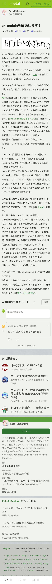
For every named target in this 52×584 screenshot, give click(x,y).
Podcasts (34, 555)
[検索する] (27, 4)
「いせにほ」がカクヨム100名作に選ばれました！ (25, 511)
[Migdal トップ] (15, 4)
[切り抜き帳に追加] (35, 580)
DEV (7, 567)
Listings (24, 555)
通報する (31, 345)
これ (35, 74)
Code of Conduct (12, 563)
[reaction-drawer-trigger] (8, 580)
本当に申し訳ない (26, 293)
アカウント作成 (41, 4)
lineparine (36, 31)
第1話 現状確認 (15, 536)
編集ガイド (27, 563)
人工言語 (8, 31)
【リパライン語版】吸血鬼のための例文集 (23, 524)
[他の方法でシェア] (46, 580)
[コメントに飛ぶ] (21, 580)
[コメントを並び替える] (35, 302)
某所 (4, 97)
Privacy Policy (41, 563)
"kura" (41, 207)
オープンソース (10, 570)
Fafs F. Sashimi (17, 11)
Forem (32, 570)
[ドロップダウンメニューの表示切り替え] (47, 325)
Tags (44, 555)
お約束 (20, 345)
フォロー (26, 431)
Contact (43, 559)
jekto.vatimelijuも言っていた (22, 118)
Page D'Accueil (11, 555)
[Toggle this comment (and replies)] (4, 331)
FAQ (6, 559)
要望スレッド (31, 559)
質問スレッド (17, 559)
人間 (26, 31)
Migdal (6, 548)
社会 (18, 31)
